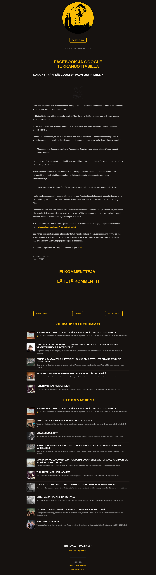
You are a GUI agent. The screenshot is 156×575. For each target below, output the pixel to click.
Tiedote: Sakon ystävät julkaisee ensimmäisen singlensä (71, 509)
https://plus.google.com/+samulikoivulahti (57, 227)
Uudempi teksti (42, 313)
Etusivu (78, 313)
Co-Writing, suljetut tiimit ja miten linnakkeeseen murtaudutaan (76, 484)
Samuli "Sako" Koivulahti (78, 565)
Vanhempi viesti (114, 313)
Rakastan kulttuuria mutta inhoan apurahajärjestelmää (71, 373)
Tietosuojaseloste (78, 569)
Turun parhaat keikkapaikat (53, 386)
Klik (82, 248)
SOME (41, 259)
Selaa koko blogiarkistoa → (78, 551)
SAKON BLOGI (78, 40)
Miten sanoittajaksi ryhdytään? (56, 497)
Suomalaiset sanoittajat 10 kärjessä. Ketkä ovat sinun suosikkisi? (77, 332)
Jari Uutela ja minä (48, 521)
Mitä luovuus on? (47, 433)
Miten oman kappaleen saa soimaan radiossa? (64, 421)
